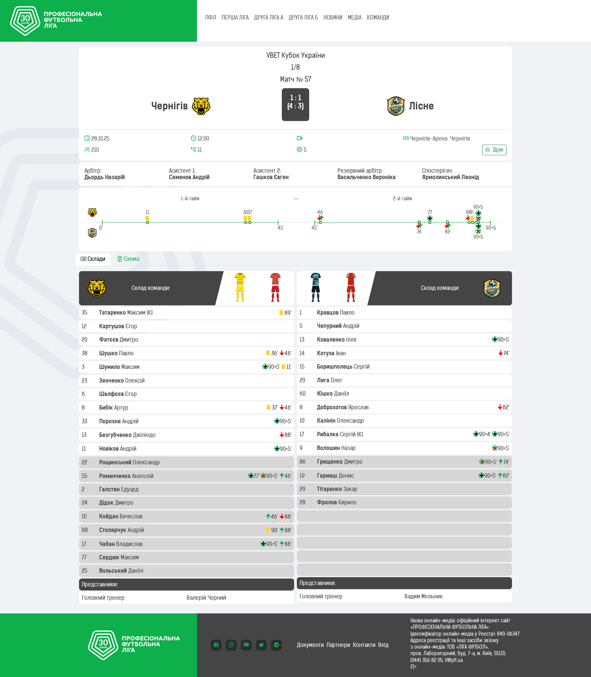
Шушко (109, 353)
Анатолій (143, 476)
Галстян (110, 489)
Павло (127, 353)
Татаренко (113, 312)
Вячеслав (132, 516)
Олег (337, 380)
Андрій (131, 421)
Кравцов (328, 312)
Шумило (110, 366)
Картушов (112, 326)
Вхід (383, 644)
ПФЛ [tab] (210, 17)
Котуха (326, 353)
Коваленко (331, 339)
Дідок (107, 502)
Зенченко (112, 380)
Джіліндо (145, 435)
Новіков (109, 448)
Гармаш (328, 475)
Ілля (352, 339)
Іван (341, 353)
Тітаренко (330, 489)
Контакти (364, 644)
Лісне (421, 106)
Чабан (107, 544)
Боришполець (335, 366)
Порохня (110, 421)
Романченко (115, 476)
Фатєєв (109, 339)
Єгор (132, 326)
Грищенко (330, 461)
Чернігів (169, 106)
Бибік (106, 407)
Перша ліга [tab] (235, 17)
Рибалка (328, 434)
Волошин (329, 447)
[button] (147, 216)
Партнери (338, 644)
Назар (349, 447)
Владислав (130, 544)
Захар (351, 489)
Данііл (136, 570)
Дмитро (130, 339)
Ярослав (359, 407)
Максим (137, 312)
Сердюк (110, 557)
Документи (310, 644)
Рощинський (116, 462)
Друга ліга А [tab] (268, 17)
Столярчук (113, 530)
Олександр (147, 462)
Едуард (130, 489)
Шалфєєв (112, 393)
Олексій (135, 380)
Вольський (113, 570)
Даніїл (342, 393)
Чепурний (330, 325)
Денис (347, 475)
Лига (324, 380)
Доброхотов (332, 407)
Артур (122, 407)
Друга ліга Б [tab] (303, 17)
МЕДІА (355, 17)
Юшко (325, 393)
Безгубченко (116, 435)
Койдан (109, 516)
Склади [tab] (95, 258)
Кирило (348, 502)
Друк (497, 150)
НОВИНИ (333, 17)
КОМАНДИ (378, 17)
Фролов (327, 502)
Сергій (362, 366)
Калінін (327, 420)
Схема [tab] (130, 258)
